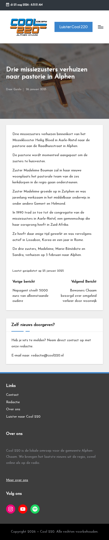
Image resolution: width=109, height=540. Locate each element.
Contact (12, 395)
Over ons (13, 409)
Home (9, 112)
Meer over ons (17, 480)
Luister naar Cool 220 (23, 416)
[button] (74, 27)
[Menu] (100, 26)
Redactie (13, 402)
